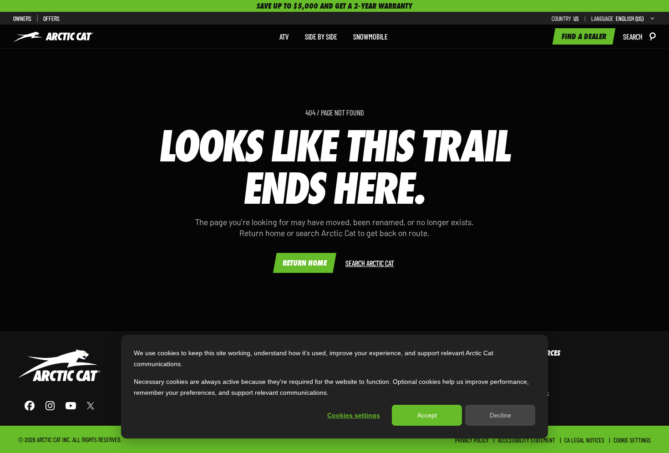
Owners (22, 18)
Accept (427, 415)
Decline (500, 415)
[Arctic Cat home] (53, 36)
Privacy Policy (472, 440)
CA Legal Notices (584, 440)
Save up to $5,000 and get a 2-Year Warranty (334, 6)
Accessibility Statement (526, 440)
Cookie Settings (632, 440)
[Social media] (59, 405)
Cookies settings (353, 415)
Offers (51, 18)
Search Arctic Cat (369, 263)
